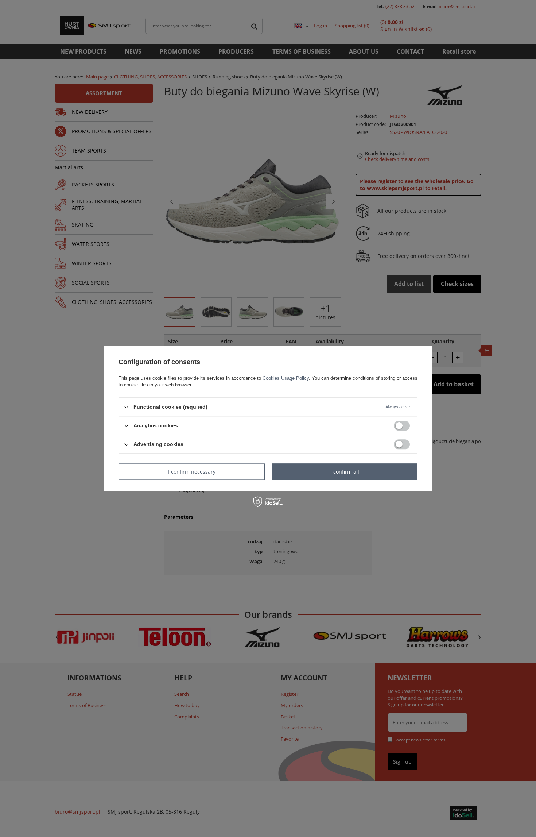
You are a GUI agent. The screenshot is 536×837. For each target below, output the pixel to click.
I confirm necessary (191, 471)
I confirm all (344, 471)
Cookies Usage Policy (286, 378)
